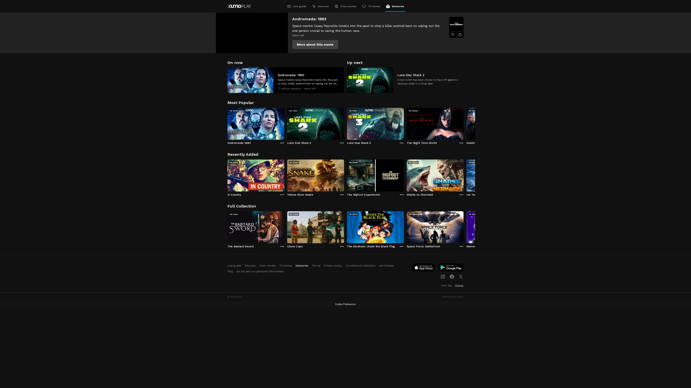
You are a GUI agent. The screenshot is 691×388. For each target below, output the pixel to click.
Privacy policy (333, 265)
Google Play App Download (451, 268)
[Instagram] (443, 276)
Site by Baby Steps (453, 296)
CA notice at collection (361, 265)
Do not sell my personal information (260, 271)
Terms (316, 265)
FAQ (230, 271)
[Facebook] (452, 276)
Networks (398, 6)
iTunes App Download (424, 268)
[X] (461, 276)
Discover (323, 6)
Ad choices (386, 265)
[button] (315, 44)
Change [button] (459, 285)
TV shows (374, 6)
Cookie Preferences (345, 304)
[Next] (463, 123)
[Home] (239, 6)
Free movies (348, 6)
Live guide (299, 6)
